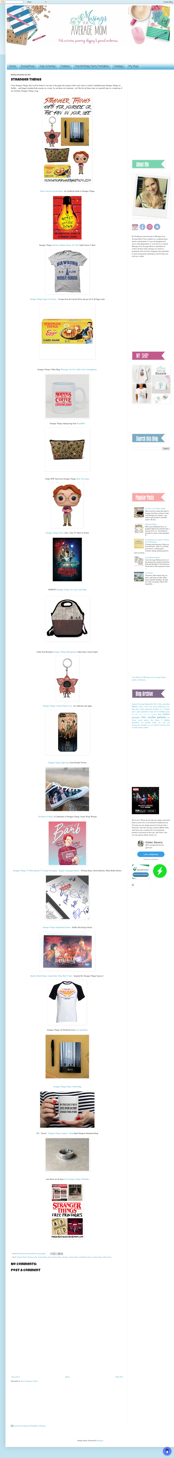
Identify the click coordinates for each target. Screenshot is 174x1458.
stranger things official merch (102, 1257)
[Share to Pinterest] (61, 1253)
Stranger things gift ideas (60, 1257)
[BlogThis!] (54, 1253)
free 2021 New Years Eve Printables (144, 714)
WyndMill (81, 423)
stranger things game (44, 1257)
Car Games (149, 573)
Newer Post (16, 1377)
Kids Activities (48, 66)
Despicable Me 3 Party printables (157, 704)
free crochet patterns (154, 717)
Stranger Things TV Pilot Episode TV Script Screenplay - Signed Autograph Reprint (46, 870)
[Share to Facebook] (59, 1253)
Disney (135, 706)
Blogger (100, 1440)
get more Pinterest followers (157, 725)
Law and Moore (81, 1030)
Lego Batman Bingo (152, 557)
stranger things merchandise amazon (80, 1257)
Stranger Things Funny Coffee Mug (67, 1086)
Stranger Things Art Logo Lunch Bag (71, 589)
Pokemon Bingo (151, 524)
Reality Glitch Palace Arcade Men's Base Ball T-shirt (51, 976)
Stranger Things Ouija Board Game (56, 927)
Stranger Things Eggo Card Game (43, 299)
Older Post (119, 1377)
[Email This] (51, 1253)
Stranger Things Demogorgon (65, 652)
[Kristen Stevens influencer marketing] (140, 846)
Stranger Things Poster (55, 532)
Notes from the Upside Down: (51, 191)
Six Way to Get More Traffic (155, 508)
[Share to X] (56, 1253)
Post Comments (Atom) (29, 1381)
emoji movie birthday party (159, 711)
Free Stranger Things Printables (76, 1179)
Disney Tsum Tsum (145, 707)
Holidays (118, 66)
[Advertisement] (60, 56)
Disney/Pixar (28, 66)
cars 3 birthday (165, 709)
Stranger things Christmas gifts (27, 1257)
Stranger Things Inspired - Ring (60, 1133)
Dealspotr (155, 859)
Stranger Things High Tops (58, 762)
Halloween (162, 706)
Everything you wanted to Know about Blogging (157, 540)
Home (12, 66)
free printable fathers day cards (153, 723)
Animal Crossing (138, 704)
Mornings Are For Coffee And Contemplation (79, 369)
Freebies (65, 66)
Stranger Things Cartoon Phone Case (57, 706)
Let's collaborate (151, 854)
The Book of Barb (45, 816)
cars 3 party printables (140, 711)
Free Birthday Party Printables (92, 66)
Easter (155, 707)
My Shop (133, 66)
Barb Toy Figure (83, 478)
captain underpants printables (149, 709)
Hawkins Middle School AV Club (65, 245)
